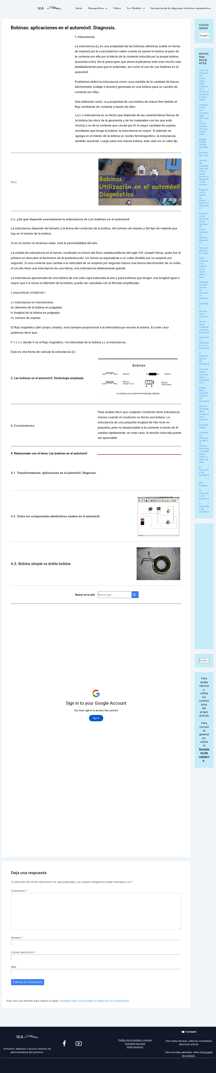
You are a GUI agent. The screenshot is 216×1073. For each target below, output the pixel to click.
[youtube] (78, 1043)
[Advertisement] (96, 828)
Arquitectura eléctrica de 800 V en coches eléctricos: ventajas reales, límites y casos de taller (204, 447)
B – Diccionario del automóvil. (204, 472)
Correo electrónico (22, 952)
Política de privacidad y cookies (135, 1040)
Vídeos (117, 8)
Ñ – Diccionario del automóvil (204, 494)
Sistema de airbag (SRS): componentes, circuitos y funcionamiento (204, 417)
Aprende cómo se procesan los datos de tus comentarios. (94, 1000)
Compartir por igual (135, 1043)
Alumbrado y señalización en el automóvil (204, 342)
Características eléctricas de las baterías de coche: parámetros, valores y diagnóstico (204, 228)
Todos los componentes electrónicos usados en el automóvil (58, 516)
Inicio (79, 8)
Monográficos (96, 8)
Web (13, 966)
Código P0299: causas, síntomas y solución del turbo (204, 147)
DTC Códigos (203, 484)
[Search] (135, 594)
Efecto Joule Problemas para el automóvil (204, 327)
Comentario (19, 890)
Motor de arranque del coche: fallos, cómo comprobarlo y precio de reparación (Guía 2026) (204, 85)
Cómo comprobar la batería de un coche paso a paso (203, 267)
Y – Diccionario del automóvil (204, 507)
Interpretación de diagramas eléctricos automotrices (181, 8)
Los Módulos (134, 8)
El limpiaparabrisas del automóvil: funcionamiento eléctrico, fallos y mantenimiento (204, 368)
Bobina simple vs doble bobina (44, 564)
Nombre (16, 937)
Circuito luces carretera (204, 314)
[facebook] (64, 1043)
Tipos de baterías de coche (204, 251)
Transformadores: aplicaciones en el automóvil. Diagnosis (56, 473)
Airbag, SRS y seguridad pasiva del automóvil (204, 394)
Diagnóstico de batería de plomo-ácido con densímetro (204, 199)
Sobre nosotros (135, 1047)
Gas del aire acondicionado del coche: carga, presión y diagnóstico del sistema (204, 172)
